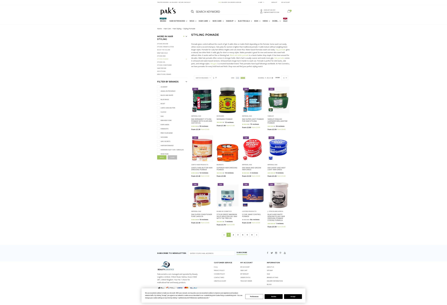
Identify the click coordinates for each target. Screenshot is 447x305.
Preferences (254, 296)
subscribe (242, 253)
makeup (230, 21)
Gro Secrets (165, 141)
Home (159, 28)
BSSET (163, 104)
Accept (293, 296)
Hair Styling (177, 28)
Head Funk (165, 154)
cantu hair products (199, 165)
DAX (162, 116)
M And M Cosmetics (224, 211)
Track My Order (246, 281)
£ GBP (260, 2)
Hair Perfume (161, 68)
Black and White (167, 95)
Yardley (271, 116)
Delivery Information (275, 281)
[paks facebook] (267, 253)
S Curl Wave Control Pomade (251, 215)
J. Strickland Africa (275, 211)
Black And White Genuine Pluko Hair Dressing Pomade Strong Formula (276, 217)
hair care (203, 21)
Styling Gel (161, 62)
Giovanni (164, 137)
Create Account (220, 281)
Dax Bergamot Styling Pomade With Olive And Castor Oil (201, 121)
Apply (162, 157)
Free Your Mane (167, 133)
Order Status (245, 277)
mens (265, 21)
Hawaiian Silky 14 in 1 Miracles (172, 150)
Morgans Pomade (224, 119)
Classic (163, 112)
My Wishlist (244, 274)
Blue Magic (165, 99)
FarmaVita (164, 129)
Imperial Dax (196, 116)
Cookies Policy (219, 274)
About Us (270, 267)
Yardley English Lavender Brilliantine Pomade (277, 121)
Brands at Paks (272, 277)
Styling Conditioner (164, 65)
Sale (285, 20)
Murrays (220, 165)
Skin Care (217, 21)
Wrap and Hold (162, 53)
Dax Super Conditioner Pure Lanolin (201, 215)
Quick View (197, 134)
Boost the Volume (163, 50)
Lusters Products (249, 211)
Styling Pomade (162, 59)
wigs (192, 21)
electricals (244, 21)
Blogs (269, 284)
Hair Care (167, 28)
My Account (245, 267)
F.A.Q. (216, 267)
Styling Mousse (162, 44)
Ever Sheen (165, 125)
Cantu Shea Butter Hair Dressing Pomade (201, 169)
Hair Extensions (177, 21)
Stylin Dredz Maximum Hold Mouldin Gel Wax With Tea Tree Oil (227, 216)
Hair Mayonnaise (167, 145)
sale (268, 274)
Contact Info (219, 277)
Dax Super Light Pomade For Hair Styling (253, 120)
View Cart (243, 270)
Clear (172, 157)
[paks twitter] (272, 253)
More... (275, 21)
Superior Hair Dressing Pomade (227, 169)
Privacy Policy (219, 270)
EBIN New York (166, 120)
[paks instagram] (276, 253)
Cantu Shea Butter (168, 108)
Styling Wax (161, 56)
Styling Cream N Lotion (165, 47)
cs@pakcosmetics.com (271, 12)
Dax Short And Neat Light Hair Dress (277, 169)
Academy (164, 87)
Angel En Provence (168, 91)
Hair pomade (279, 58)
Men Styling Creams (164, 74)
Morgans (213, 64)
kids (256, 21)
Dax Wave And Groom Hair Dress (251, 169)
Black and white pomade (239, 55)
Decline (273, 296)
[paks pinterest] (280, 253)
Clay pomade (280, 50)
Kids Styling (161, 71)
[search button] (192, 12)
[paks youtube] (285, 253)
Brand (163, 20)
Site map (270, 270)
